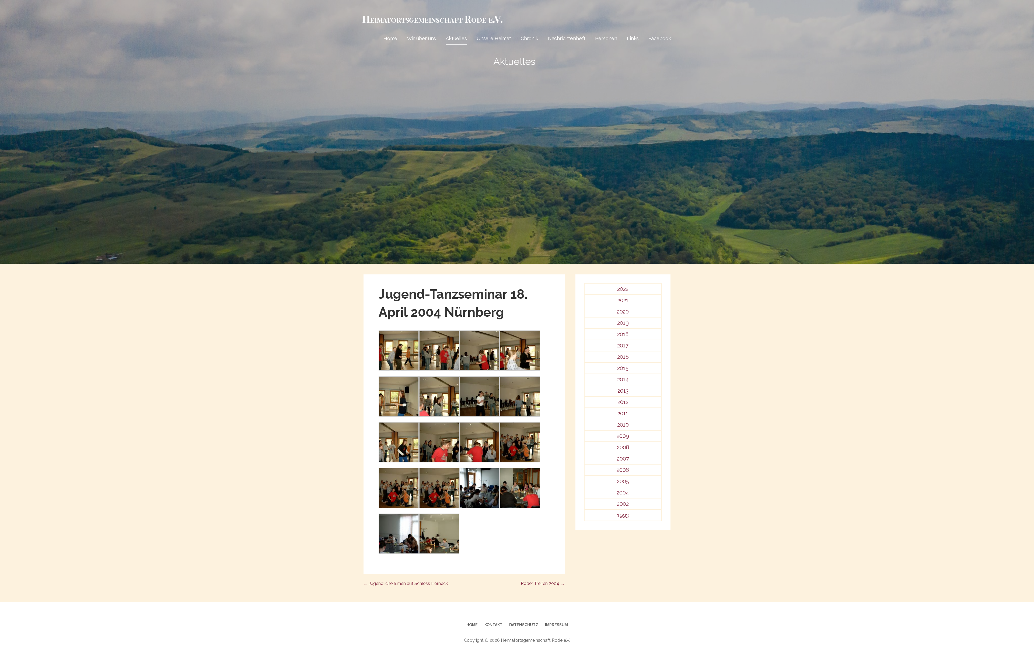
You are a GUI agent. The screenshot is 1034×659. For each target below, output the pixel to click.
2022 (622, 289)
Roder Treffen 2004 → (543, 583)
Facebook (659, 38)
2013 (622, 391)
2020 (623, 311)
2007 (623, 458)
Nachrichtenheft (567, 38)
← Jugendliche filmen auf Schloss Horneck (406, 583)
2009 (623, 436)
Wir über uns (421, 38)
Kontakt (493, 625)
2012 (622, 402)
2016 (623, 357)
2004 (623, 492)
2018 (622, 334)
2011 (622, 413)
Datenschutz (523, 625)
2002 (623, 504)
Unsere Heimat (494, 38)
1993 (623, 515)
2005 (623, 481)
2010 (623, 424)
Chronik (529, 38)
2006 (623, 470)
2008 (623, 447)
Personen (606, 38)
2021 (622, 300)
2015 (622, 368)
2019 (623, 323)
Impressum (556, 625)
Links (633, 38)
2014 (623, 379)
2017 (622, 345)
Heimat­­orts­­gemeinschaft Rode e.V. (432, 18)
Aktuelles (456, 38)
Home (390, 38)
